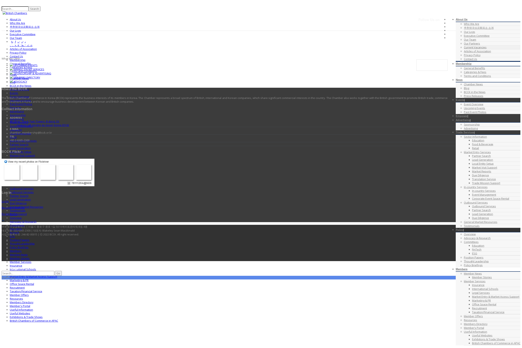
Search (34, 9)
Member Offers (473, 316)
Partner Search (481, 156)
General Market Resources (480, 222)
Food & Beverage (482, 144)
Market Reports (481, 171)
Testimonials (472, 226)
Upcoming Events (474, 108)
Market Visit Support (484, 167)
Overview (470, 234)
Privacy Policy (472, 55)
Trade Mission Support (486, 183)
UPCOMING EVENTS (25, 65)
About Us (461, 20)
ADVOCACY (20, 81)
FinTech (476, 249)
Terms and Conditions (477, 76)
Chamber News (473, 84)
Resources (470, 320)
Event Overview (473, 104)
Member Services (475, 281)
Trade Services (465, 132)
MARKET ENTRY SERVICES (28, 69)
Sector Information (475, 137)
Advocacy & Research (477, 238)
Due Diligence (480, 175)
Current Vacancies (475, 47)
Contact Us (470, 59)
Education (478, 140)
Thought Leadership (476, 261)
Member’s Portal (474, 328)
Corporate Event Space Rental (490, 198)
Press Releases (473, 96)
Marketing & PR (481, 300)
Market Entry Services (477, 152)
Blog (466, 88)
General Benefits (474, 68)
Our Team (470, 39)
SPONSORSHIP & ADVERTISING (32, 73)
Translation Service (484, 179)
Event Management (484, 194)
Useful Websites (482, 335)
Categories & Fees (475, 72)
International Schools (485, 289)
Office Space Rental (484, 304)
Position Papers (473, 257)
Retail (475, 148)
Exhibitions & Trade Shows (488, 339)
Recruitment (479, 308)
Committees (471, 242)
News (459, 80)
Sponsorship (472, 124)
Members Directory (476, 324)
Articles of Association (477, 51)
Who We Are (471, 24)
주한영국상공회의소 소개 (479, 28)
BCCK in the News (475, 92)
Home (428, 61)
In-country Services (476, 187)
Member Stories (482, 277)
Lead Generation (482, 160)
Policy (459, 230)
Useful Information (475, 332)
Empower (462, 116)
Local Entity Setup (483, 163)
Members (461, 269)
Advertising (463, 120)
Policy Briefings (473, 265)
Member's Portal (20, 306)
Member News (473, 273)
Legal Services (481, 293)
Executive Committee (477, 36)
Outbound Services (476, 202)
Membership (463, 64)
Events (460, 100)
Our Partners (472, 43)
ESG (474, 253)
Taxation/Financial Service (488, 312)
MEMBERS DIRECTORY (26, 77)
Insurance (478, 285)
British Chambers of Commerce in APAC (496, 343)
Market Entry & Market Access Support (495, 296)
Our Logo (469, 32)
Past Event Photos (475, 112)
